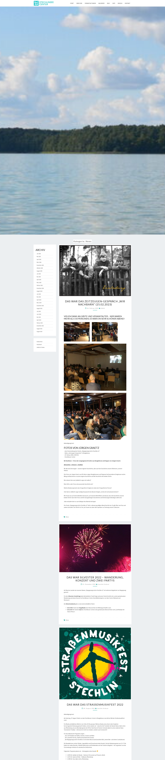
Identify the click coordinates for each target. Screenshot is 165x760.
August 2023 (39, 308)
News (67, 517)
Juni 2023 (39, 314)
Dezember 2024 (40, 288)
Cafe (113, 3)
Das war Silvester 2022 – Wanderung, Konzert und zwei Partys (95, 579)
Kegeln (120, 3)
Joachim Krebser (103, 584)
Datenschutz (39, 341)
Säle (108, 3)
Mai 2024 (39, 297)
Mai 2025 (39, 277)
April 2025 (39, 279)
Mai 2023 (39, 317)
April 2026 (39, 259)
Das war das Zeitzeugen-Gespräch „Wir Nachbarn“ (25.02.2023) (95, 303)
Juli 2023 (39, 311)
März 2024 (39, 302)
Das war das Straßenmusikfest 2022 (95, 704)
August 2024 (39, 291)
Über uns (79, 3)
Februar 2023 (40, 323)
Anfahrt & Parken (41, 347)
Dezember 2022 (40, 326)
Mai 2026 (39, 256)
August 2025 (39, 271)
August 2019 (39, 331)
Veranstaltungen (90, 3)
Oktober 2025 (40, 268)
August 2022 (39, 328)
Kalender (101, 3)
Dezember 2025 (40, 265)
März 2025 (39, 282)
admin (103, 308)
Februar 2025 (40, 285)
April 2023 (39, 320)
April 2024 (39, 300)
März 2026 (39, 262)
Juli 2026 (39, 253)
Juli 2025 (39, 274)
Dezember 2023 (40, 305)
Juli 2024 (39, 294)
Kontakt (127, 3)
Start (72, 3)
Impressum (39, 344)
